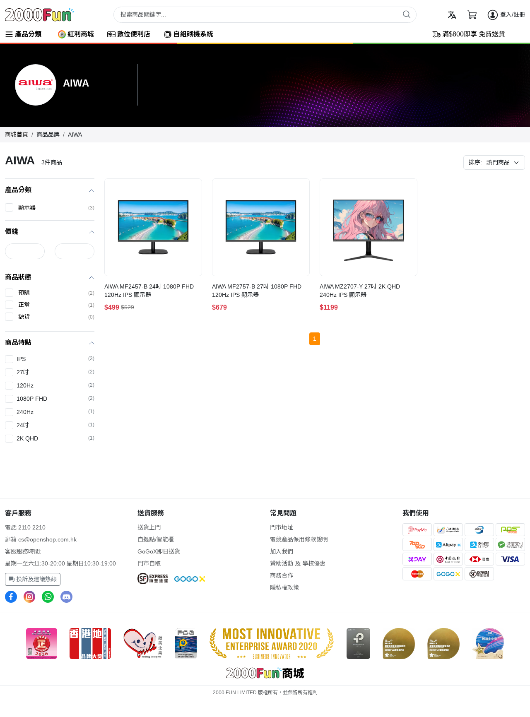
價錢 (11, 231)
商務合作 (281, 575)
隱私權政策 (284, 587)
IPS (55, 359)
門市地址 (281, 527)
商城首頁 (16, 134)
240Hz (55, 412)
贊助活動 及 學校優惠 (297, 563)
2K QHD (55, 438)
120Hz (55, 385)
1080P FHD (55, 398)
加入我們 (281, 551)
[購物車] (472, 15)
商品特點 (18, 342)
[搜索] (406, 14)
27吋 (55, 372)
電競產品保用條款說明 (299, 539)
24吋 (55, 425)
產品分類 (18, 189)
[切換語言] (452, 15)
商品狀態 (18, 277)
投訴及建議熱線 (35, 579)
